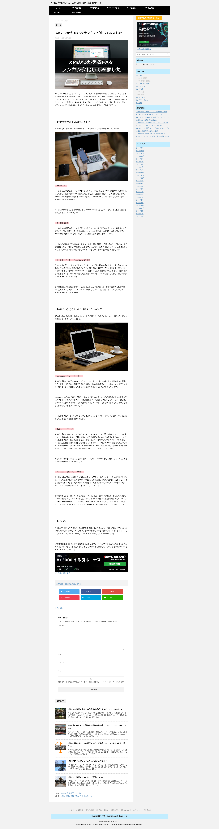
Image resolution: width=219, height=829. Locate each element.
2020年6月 (139, 189)
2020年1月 (139, 203)
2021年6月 (139, 167)
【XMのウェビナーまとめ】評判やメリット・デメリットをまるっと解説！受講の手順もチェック (152, 136)
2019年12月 (140, 205)
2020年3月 (139, 197)
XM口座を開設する (62, 573)
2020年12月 (140, 173)
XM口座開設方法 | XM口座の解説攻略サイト (76, 2)
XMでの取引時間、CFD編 (71, 793)
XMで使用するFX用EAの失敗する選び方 (76, 796)
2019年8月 (139, 216)
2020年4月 (139, 194)
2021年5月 (139, 170)
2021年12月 (140, 151)
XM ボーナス (58, 12)
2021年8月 (139, 162)
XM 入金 (141, 92)
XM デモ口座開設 (144, 81)
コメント (61, 625)
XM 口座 (139, 75)
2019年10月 (140, 211)
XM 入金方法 (131, 8)
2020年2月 (139, 200)
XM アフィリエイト (143, 100)
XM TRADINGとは (113, 8)
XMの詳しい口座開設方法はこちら (68, 584)
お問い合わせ (76, 12)
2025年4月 (139, 148)
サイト (60, 671)
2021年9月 (139, 159)
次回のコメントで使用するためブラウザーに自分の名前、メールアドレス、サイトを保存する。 (91, 683)
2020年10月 (140, 178)
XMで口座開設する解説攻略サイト (109, 821)
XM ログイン (140, 86)
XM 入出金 (139, 89)
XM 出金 (141, 94)
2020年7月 (139, 186)
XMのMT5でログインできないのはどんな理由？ (87, 761)
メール (61, 663)
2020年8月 (139, 183)
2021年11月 (140, 153)
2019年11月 (140, 208)
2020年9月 (139, 181)
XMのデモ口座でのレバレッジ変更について (85, 777)
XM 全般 (60, 608)
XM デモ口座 (94, 8)
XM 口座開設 (76, 8)
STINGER (139, 824)
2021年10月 (140, 156)
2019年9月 (139, 214)
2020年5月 (139, 192)
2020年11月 (140, 175)
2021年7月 (139, 164)
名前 (60, 654)
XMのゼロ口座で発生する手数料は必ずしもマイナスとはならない (95, 709)
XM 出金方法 (149, 8)
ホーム (58, 8)
